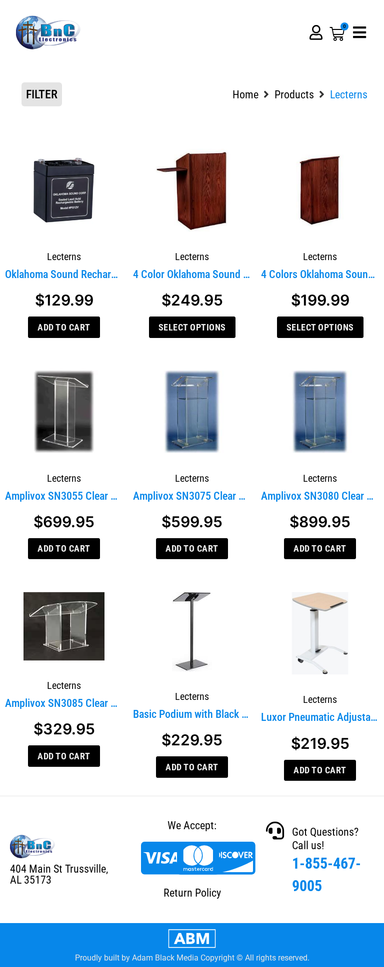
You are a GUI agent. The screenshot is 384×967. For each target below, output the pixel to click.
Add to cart (64, 327)
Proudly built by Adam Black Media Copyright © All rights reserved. (192, 958)
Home (245, 94)
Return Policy (192, 893)
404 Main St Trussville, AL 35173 (59, 874)
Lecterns (64, 257)
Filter (42, 94)
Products (294, 94)
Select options (192, 327)
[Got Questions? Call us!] (275, 831)
